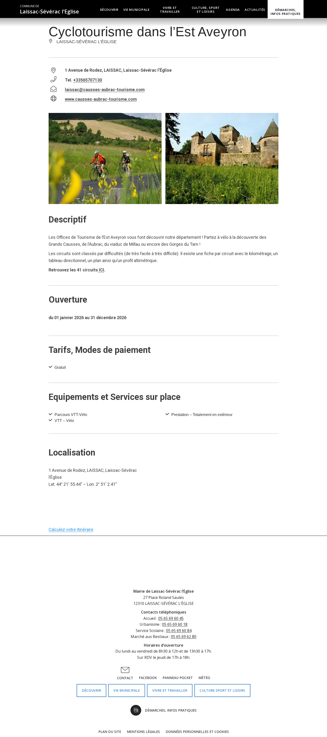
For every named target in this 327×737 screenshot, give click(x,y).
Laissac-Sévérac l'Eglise (49, 9)
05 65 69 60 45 (171, 618)
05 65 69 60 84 (179, 630)
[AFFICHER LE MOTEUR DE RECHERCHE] (307, 9)
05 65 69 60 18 (174, 624)
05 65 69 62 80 (183, 636)
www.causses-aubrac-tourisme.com (101, 99)
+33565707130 (87, 79)
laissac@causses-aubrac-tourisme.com (105, 89)
